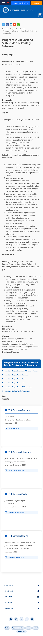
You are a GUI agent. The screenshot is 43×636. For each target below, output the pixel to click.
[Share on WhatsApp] (18, 24)
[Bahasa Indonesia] (3, 2)
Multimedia (21, 632)
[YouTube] (32, 619)
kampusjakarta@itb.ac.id (16, 557)
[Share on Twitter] (3, 24)
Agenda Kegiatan (17, 628)
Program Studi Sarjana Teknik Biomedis (15, 375)
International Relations (20, 3)
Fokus (28, 628)
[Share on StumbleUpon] (14, 24)
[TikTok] (27, 619)
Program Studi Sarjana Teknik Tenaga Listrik (16, 391)
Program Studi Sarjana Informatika (13, 383)
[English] (8, 2)
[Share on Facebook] (7, 24)
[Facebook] (11, 619)
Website (5, 399)
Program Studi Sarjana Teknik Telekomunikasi (17, 387)
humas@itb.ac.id (14, 428)
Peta (4, 396)
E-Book (36, 628)
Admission (36, 3)
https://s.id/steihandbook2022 (22, 331)
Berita (7, 628)
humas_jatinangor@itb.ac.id (17, 470)
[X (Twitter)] (21, 619)
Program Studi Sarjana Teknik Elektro (14, 379)
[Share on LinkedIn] (11, 24)
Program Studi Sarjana (17, 29)
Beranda (5, 29)
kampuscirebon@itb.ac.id (16, 512)
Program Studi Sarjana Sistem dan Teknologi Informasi (20, 371)
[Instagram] (16, 619)
